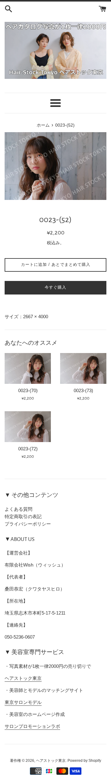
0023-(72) (28, 448)
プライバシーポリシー (28, 523)
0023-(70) (28, 390)
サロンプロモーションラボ (32, 726)
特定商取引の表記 (23, 516)
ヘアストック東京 (23, 678)
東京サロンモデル (23, 702)
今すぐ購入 (55, 287)
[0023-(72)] (28, 426)
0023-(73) (83, 390)
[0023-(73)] (83, 368)
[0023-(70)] (28, 368)
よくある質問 (18, 509)
